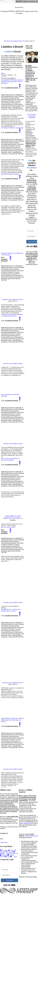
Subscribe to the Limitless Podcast (13, 41)
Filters (3, 73)
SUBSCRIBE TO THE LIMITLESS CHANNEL (12, 517)
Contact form (3, 842)
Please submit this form (26, 823)
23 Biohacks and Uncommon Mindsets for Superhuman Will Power (12, 315)
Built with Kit (31, 246)
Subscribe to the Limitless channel (12, 363)
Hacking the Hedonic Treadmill (10, 174)
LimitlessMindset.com (31, 836)
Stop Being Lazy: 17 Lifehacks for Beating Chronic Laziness (10, 610)
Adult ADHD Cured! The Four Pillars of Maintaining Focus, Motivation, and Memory (12, 720)
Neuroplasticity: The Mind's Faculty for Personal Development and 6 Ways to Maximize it (12, 81)
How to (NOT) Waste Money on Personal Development (10, 459)
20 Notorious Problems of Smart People (12, 128)
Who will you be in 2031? (8, 527)
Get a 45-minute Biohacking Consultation (31, 116)
